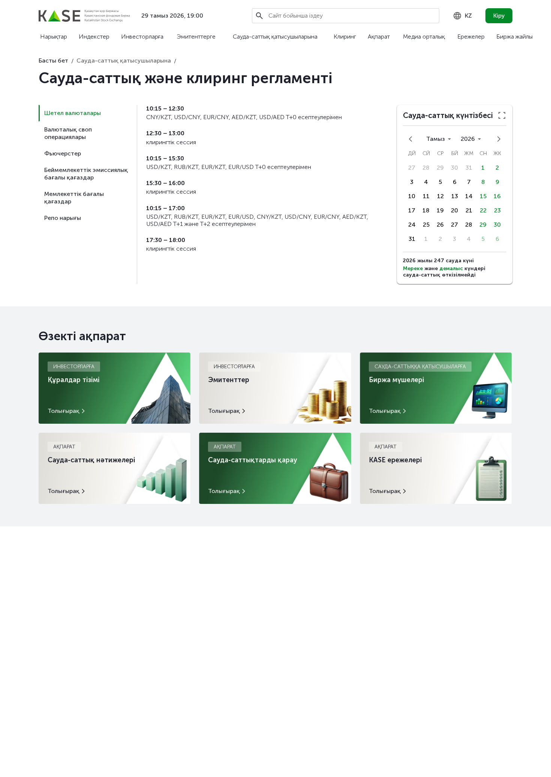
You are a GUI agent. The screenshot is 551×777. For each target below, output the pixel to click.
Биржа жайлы (514, 36)
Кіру (499, 15)
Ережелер (471, 36)
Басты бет (53, 60)
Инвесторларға (142, 36)
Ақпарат (379, 36)
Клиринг (345, 36)
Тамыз (435, 138)
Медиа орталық (424, 36)
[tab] (88, 113)
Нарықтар (53, 36)
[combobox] (462, 15)
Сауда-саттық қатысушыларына (275, 36)
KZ (468, 15)
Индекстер (94, 36)
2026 (468, 138)
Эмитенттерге (196, 36)
